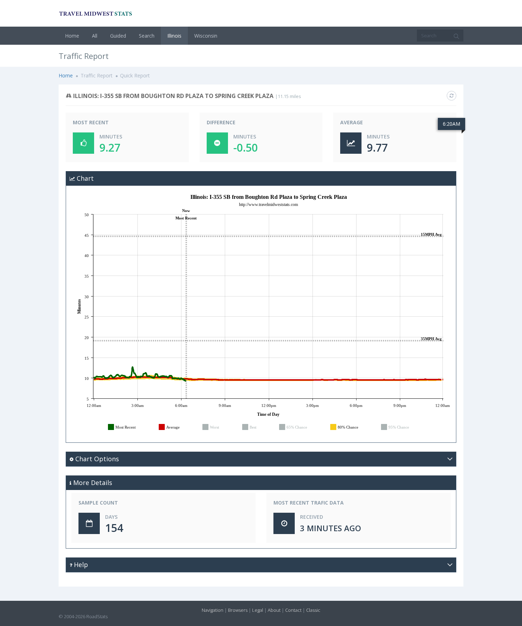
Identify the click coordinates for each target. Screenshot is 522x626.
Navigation (212, 610)
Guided (118, 35)
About (274, 610)
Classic (313, 610)
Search (146, 35)
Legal (257, 610)
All (94, 35)
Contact (293, 610)
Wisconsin (205, 35)
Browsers (238, 610)
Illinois (174, 35)
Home (72, 35)
